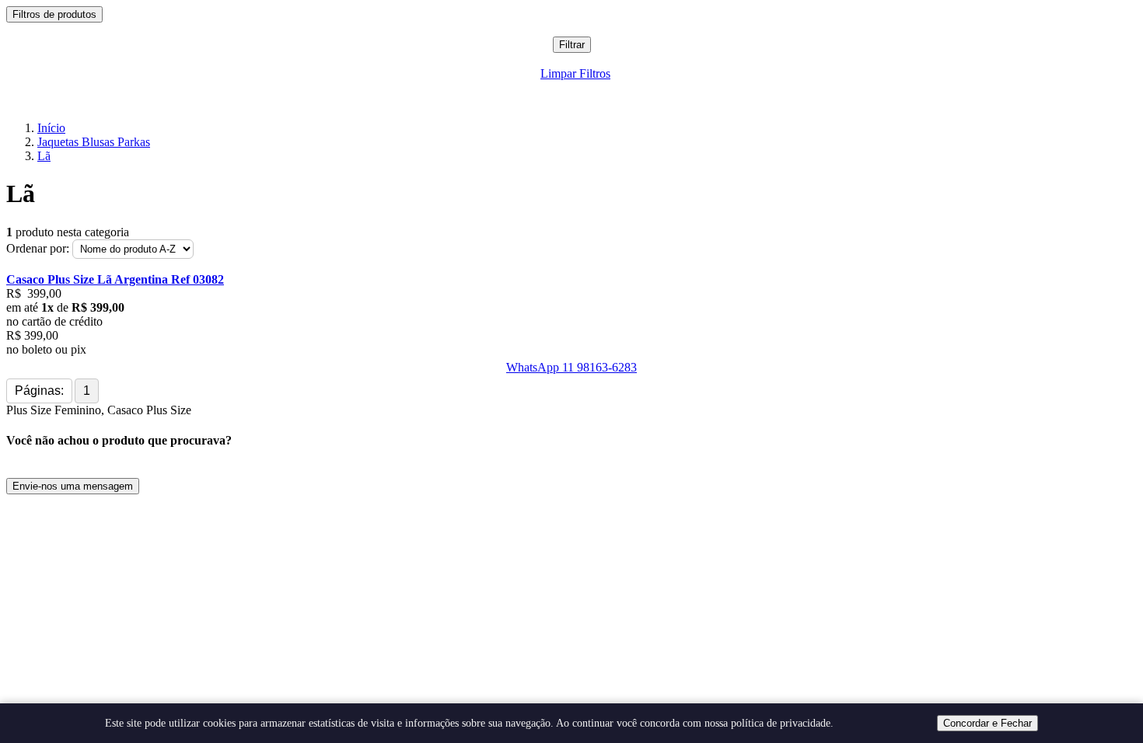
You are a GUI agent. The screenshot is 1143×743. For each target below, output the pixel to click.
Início (51, 127)
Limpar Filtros (575, 73)
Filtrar (572, 45)
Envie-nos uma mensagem (72, 486)
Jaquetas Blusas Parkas (93, 141)
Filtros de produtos (54, 14)
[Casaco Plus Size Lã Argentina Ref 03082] (571, 266)
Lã (44, 155)
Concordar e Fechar (987, 723)
